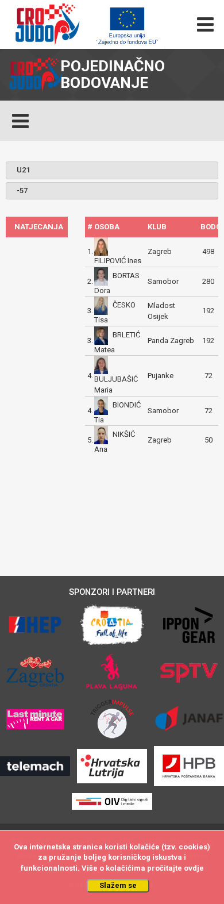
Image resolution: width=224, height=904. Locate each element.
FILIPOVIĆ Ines (117, 260)
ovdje (194, 868)
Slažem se (118, 885)
